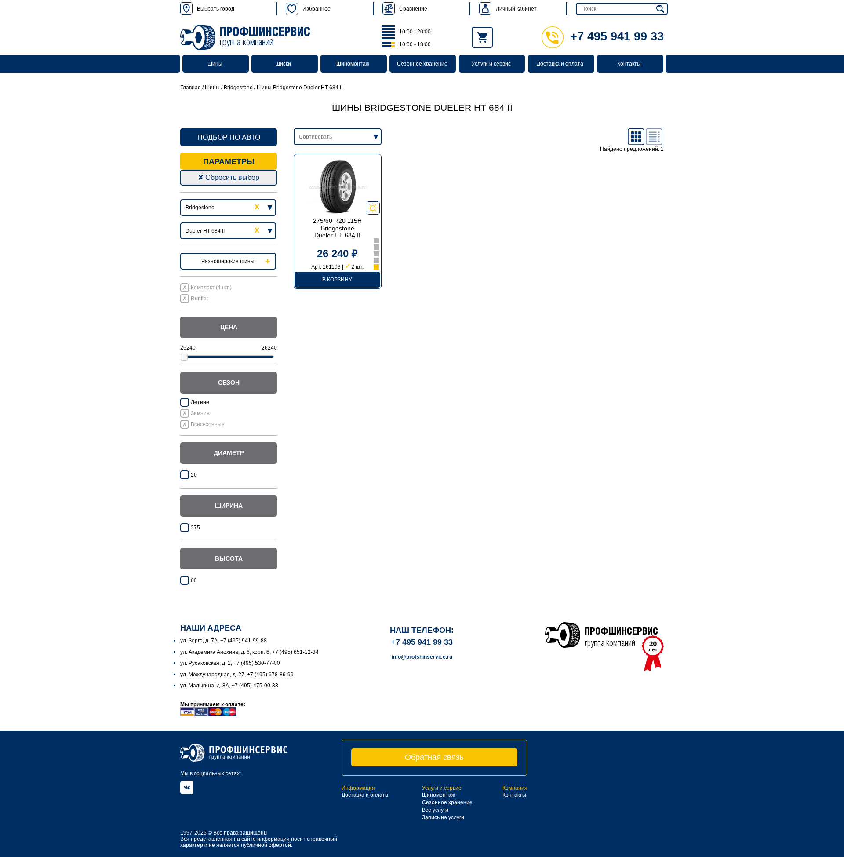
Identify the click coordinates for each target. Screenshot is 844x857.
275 (195, 528)
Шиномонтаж (352, 64)
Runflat (199, 298)
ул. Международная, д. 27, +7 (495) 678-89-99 (237, 674)
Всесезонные (208, 424)
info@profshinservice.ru (422, 657)
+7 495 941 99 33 (617, 36)
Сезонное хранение (422, 64)
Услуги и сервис (491, 64)
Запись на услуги (443, 817)
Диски (283, 64)
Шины (214, 64)
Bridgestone (238, 87)
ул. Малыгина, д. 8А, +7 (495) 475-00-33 (229, 685)
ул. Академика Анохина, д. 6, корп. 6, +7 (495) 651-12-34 (249, 652)
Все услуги (435, 810)
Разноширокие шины (228, 261)
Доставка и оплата (560, 64)
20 (194, 475)
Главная (190, 87)
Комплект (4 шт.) (211, 287)
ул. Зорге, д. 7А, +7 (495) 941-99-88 (223, 641)
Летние (200, 402)
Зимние (200, 413)
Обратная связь (434, 757)
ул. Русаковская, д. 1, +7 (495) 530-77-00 (230, 663)
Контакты (629, 64)
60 (194, 580)
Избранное (316, 9)
